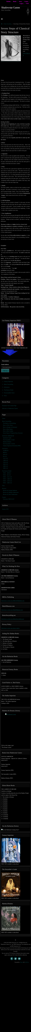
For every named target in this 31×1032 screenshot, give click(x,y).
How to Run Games (8, 429)
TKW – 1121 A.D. (7, 477)
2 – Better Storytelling (7, 384)
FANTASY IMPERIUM (8, 436)
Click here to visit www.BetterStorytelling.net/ (12, 619)
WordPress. (27, 962)
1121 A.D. (5, 458)
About (3, 418)
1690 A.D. (5, 466)
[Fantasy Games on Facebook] (11, 958)
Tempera (21, 962)
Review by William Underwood (10, 492)
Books (14, 1)
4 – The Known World (7, 390)
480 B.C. (5, 452)
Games (26, 1)
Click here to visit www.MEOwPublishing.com (12, 600)
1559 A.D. (5, 462)
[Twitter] (15, 958)
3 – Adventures (5, 387)
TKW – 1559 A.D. (7, 481)
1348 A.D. (5, 460)
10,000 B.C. (6, 450)
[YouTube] (19, 958)
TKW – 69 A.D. (7, 475)
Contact (4, 497)
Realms (9, 1)
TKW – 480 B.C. (7, 473)
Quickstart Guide (7, 437)
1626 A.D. (5, 464)
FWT (27, 3)
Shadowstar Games (10, 7)
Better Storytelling (7, 24)
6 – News (4, 395)
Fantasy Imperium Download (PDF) (12, 445)
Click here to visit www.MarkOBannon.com (12, 610)
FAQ (3, 485)
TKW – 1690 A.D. (7, 482)
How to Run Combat (8, 431)
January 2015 (5, 509)
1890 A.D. (5, 468)
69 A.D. (5, 456)
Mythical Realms (7, 441)
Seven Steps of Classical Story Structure (13, 433)
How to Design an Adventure (10, 427)
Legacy (22, 3)
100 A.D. (5, 454)
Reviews (4, 488)
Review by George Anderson (10, 490)
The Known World (6, 471)
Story (20, 1)
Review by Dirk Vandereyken (10, 494)
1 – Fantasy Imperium (7, 381)
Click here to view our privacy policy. (10, 628)
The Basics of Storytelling (9, 423)
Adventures (5, 448)
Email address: (5, 364)
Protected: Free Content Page (9, 405)
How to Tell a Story (8, 425)
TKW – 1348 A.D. (7, 479)
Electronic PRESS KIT (8, 499)
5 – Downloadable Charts (8, 393)
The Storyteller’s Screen (9, 443)
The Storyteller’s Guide (9, 439)
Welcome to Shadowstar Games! (10, 408)
